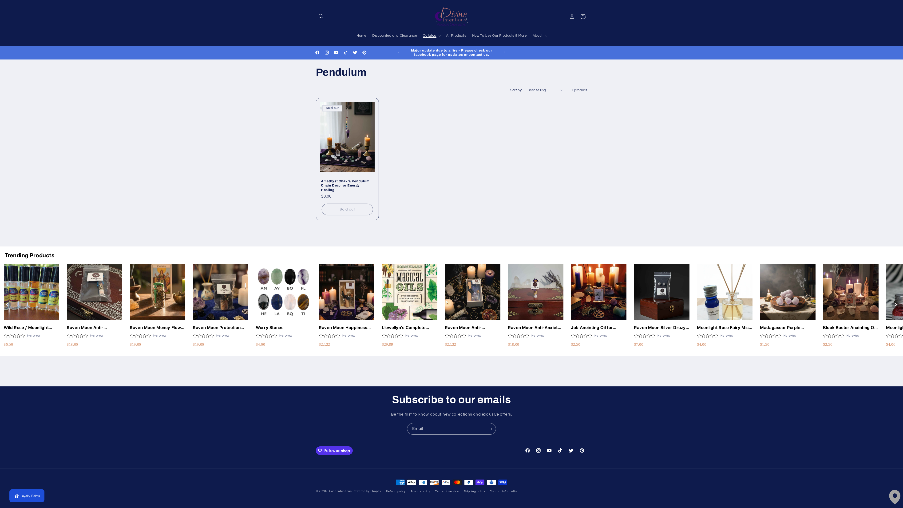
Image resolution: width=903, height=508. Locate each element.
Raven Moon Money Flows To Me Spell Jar (156, 327)
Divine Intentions (340, 491)
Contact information (504, 491)
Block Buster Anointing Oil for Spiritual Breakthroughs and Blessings (849, 327)
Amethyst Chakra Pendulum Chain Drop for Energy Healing (345, 185)
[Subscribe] (490, 429)
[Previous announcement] (398, 52)
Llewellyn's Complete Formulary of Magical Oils (408, 327)
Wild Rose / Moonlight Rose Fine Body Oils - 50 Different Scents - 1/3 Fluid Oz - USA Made (31, 327)
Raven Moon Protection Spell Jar (217, 327)
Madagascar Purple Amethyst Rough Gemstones (780, 327)
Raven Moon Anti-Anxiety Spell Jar (534, 327)
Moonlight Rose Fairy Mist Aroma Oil (723, 327)
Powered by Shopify (367, 491)
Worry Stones (270, 327)
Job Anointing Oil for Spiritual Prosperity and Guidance (595, 327)
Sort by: (516, 90)
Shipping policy (474, 491)
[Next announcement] (504, 52)
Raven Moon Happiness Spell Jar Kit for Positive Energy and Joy (343, 327)
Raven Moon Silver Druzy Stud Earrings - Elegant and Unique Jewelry (660, 327)
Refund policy (396, 491)
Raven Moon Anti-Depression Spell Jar (88, 327)
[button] (321, 16)
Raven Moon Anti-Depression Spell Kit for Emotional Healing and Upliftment (469, 327)
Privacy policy (420, 491)
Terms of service (447, 491)
